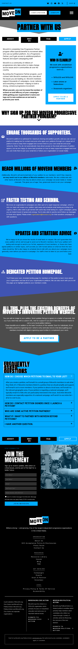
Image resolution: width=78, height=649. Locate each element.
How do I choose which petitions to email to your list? (36, 376)
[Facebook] (59, 3)
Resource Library (39, 557)
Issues (39, 559)
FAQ (39, 564)
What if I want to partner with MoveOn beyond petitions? (31, 417)
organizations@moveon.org (41, 214)
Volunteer (39, 580)
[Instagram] (51, 3)
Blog (39, 561)
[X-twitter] (62, 3)
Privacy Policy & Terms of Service (39, 589)
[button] (71, 13)
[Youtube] (55, 3)
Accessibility (39, 591)
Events (39, 575)
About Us (39, 541)
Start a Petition (39, 577)
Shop (71, 3)
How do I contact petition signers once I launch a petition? (33, 404)
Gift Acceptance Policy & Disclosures (39, 543)
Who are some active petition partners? (27, 411)
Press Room (39, 545)
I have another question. (19, 424)
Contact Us (7, 3)
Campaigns (39, 573)
